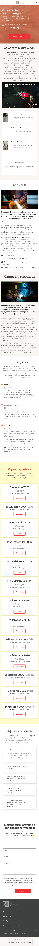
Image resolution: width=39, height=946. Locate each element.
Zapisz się (19, 498)
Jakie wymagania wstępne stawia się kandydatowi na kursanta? (16, 778)
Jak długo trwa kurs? (14, 750)
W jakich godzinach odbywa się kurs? (16, 768)
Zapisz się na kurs (19, 36)
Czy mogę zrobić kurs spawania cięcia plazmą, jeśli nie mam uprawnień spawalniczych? (16, 803)
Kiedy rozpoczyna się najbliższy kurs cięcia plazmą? (14, 790)
